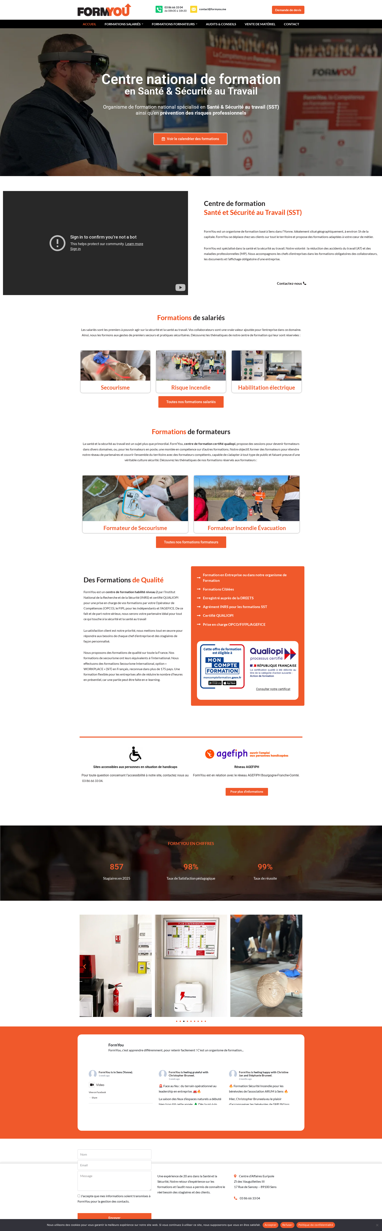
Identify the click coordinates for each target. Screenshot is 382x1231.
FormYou (104, 1072)
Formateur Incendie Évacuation (247, 527)
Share (94, 1097)
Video (100, 1085)
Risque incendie (190, 387)
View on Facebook (97, 1092)
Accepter (270, 1224)
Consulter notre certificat (273, 689)
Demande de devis (288, 10)
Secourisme (115, 387)
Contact (291, 24)
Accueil (89, 24)
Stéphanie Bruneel (260, 1075)
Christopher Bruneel (181, 1075)
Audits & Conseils (221, 24)
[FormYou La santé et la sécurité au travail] (105, 10)
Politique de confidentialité (315, 1224)
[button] (142, 24)
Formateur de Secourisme (135, 527)
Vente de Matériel (260, 24)
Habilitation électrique (266, 387)
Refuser (287, 1224)
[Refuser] (377, 1225)
